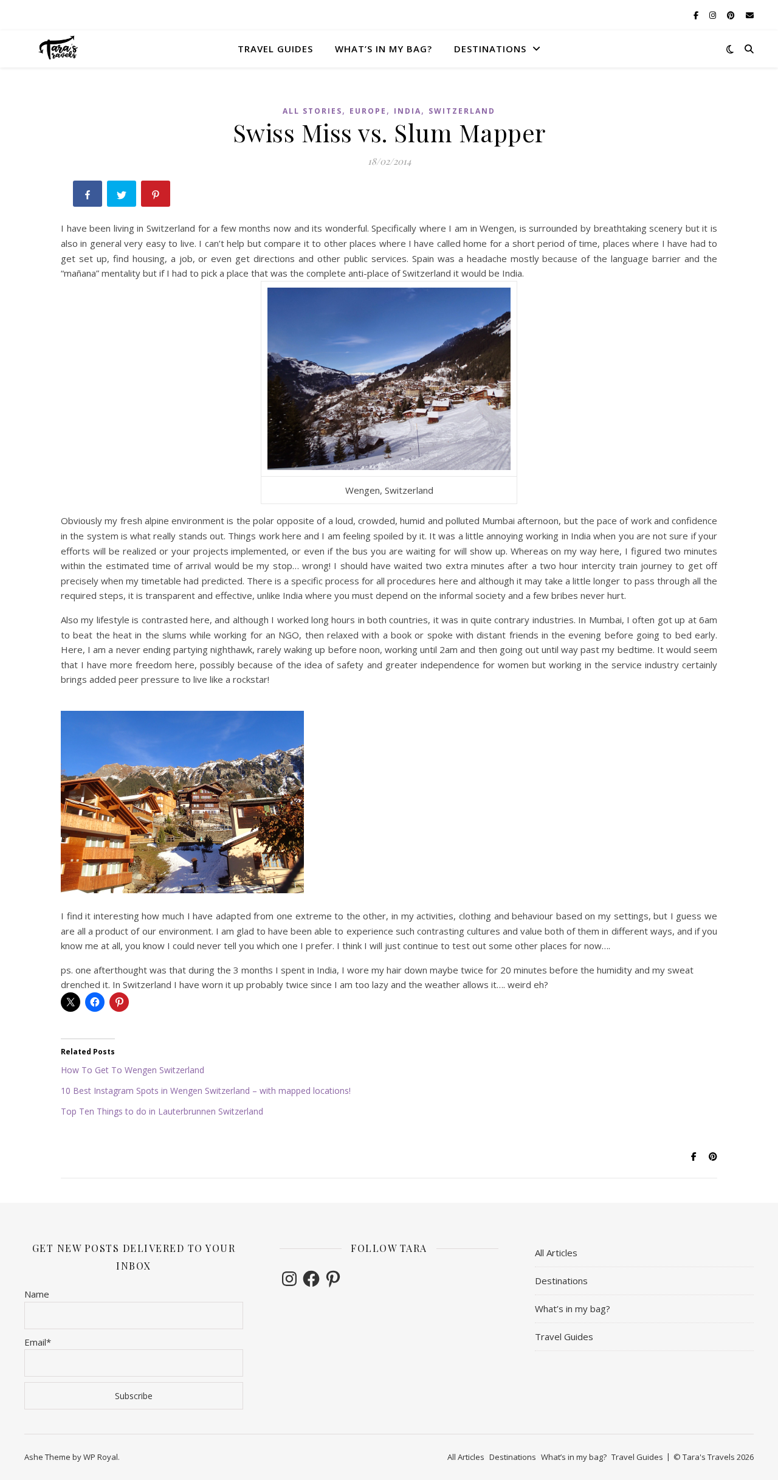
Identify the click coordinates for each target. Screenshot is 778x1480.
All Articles (556, 1253)
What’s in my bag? (383, 49)
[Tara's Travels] (59, 48)
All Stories (312, 111)
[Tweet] (123, 196)
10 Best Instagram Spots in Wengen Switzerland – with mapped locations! (206, 1090)
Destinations (490, 49)
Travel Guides (275, 49)
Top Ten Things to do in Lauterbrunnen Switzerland (162, 1111)
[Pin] (157, 196)
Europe (368, 111)
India (407, 111)
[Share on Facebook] (89, 196)
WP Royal (100, 1456)
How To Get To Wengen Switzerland (132, 1070)
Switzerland (462, 111)
